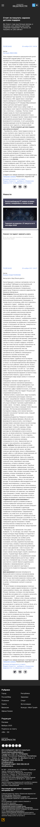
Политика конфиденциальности (12, 804)
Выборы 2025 (7, 725)
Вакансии (5, 707)
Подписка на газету (9, 729)
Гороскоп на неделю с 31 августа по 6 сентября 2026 (20, 224)
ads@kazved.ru (7, 766)
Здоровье (24, 697)
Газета (4, 704)
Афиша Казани (7, 711)
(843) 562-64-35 (23, 764)
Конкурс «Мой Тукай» (29, 707)
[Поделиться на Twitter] (15, 187)
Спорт (23, 700)
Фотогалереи (26, 704)
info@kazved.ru (7, 762)
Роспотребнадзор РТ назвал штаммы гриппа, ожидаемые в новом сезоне (19, 202)
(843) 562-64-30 (16, 760)
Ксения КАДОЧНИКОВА (12, 275)
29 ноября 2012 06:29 (29, 46)
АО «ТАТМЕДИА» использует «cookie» (14, 796)
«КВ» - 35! (5, 732)
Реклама (5, 722)
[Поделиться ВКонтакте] (20, 187)
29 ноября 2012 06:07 (29, 268)
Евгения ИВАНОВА (10, 53)
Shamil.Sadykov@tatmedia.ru (12, 752)
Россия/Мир (6, 697)
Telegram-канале (9, 176)
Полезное (7, 46)
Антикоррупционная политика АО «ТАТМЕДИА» (17, 808)
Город (4, 693)
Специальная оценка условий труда (14, 806)
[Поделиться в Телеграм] (25, 187)
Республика (25, 693)
